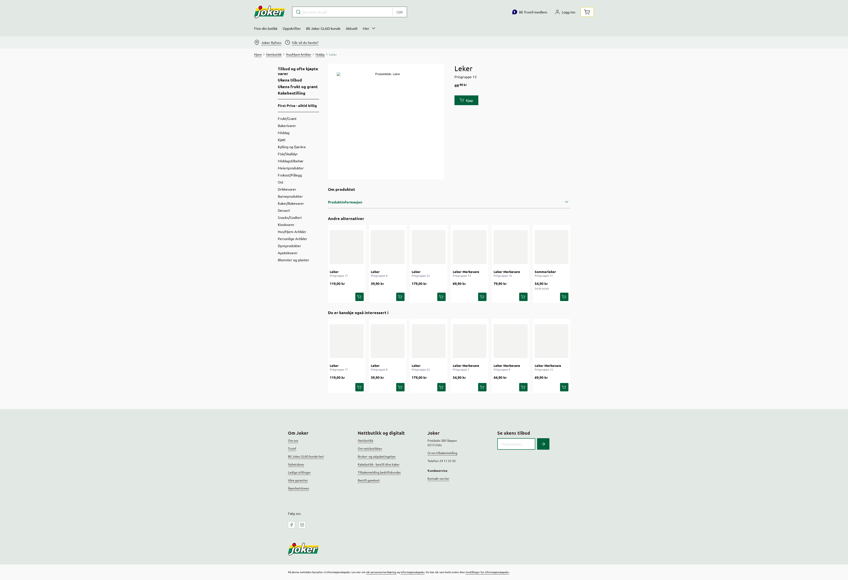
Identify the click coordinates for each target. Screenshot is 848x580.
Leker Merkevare (466, 271)
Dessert (284, 210)
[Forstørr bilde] (386, 121)
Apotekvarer (287, 252)
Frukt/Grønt (287, 118)
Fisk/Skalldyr (288, 154)
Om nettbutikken (370, 448)
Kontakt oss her (438, 478)
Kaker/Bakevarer (291, 203)
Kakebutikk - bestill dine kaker (378, 464)
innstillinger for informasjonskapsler (487, 572)
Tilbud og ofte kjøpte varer (298, 71)
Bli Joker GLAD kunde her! (306, 456)
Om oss (293, 440)
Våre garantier (298, 480)
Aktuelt (352, 28)
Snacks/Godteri (290, 217)
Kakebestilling (291, 93)
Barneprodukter (290, 196)
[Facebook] (291, 524)
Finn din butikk (265, 28)
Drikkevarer (287, 189)
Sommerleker (545, 271)
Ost (280, 182)
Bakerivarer (287, 125)
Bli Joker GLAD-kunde (323, 28)
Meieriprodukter (291, 168)
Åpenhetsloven (298, 488)
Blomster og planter (293, 260)
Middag (284, 132)
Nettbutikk (365, 440)
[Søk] (543, 444)
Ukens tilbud (290, 80)
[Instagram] (302, 524)
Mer (366, 28)
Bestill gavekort (369, 480)
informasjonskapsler (412, 572)
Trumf (292, 448)
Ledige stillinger (299, 472)
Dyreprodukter (289, 245)
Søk (399, 12)
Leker (334, 271)
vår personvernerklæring (381, 572)
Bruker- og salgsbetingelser (377, 456)
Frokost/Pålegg (290, 175)
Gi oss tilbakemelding (442, 453)
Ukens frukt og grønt (298, 86)
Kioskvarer (286, 224)
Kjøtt (282, 139)
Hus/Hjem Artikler (292, 231)
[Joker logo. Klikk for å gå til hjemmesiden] (269, 12)
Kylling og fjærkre (292, 146)
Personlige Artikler (292, 238)
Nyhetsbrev (296, 464)
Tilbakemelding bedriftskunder (379, 472)
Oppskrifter (292, 28)
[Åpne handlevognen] (587, 12)
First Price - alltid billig (297, 105)
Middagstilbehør (290, 161)
